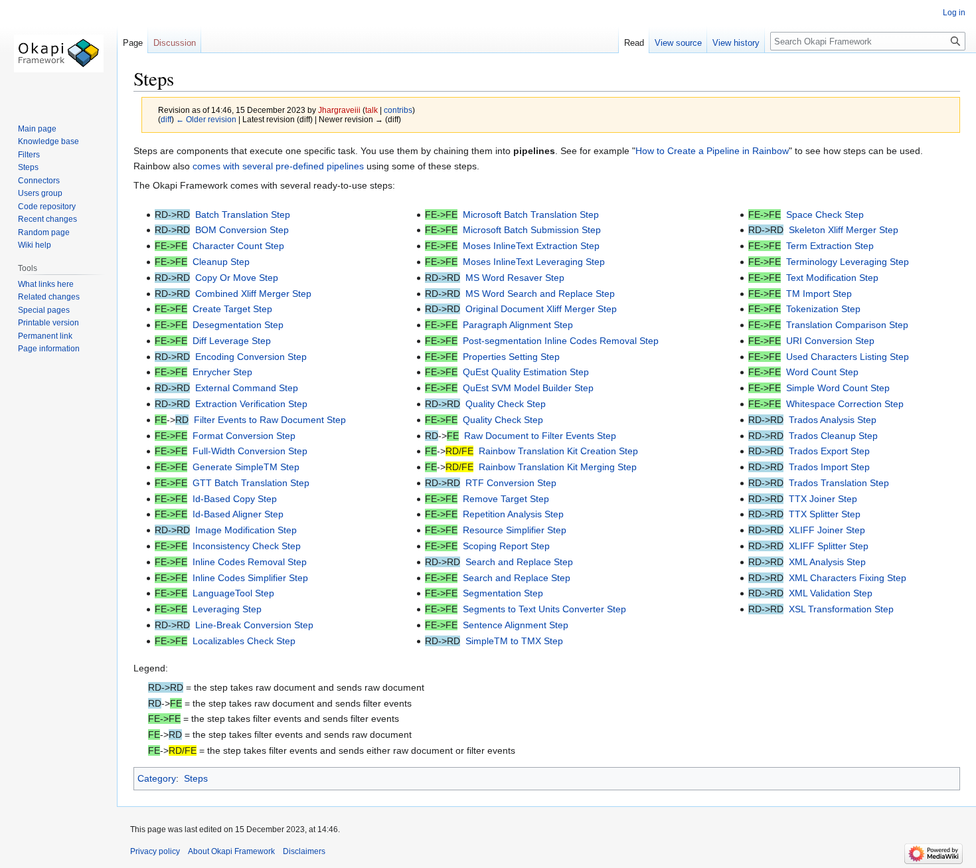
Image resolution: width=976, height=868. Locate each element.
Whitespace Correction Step (845, 403)
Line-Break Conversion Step (254, 625)
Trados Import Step (829, 467)
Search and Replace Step (519, 562)
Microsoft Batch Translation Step (531, 214)
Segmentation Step (503, 593)
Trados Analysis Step (832, 419)
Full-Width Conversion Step (250, 451)
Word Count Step (822, 372)
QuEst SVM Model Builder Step (528, 388)
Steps (196, 778)
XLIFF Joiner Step (827, 530)
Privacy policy (155, 851)
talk (371, 110)
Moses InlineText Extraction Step (531, 245)
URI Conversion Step (830, 340)
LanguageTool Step (233, 593)
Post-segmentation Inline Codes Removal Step (561, 340)
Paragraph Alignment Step (518, 324)
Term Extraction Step (830, 245)
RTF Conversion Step (510, 482)
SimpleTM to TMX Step (514, 641)
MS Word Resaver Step (514, 277)
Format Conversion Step (244, 435)
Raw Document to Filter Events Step (540, 435)
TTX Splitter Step (824, 514)
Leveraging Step (227, 609)
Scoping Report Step (506, 546)
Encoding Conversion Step (251, 356)
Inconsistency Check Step (247, 546)
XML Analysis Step (827, 562)
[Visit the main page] (58, 53)
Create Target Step (232, 309)
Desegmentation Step (238, 324)
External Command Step (246, 388)
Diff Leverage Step (232, 340)
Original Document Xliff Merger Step (541, 309)
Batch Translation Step (242, 214)
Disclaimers (304, 851)
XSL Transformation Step (841, 609)
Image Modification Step (246, 530)
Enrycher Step (222, 372)
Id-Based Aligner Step (238, 514)
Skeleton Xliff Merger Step (843, 229)
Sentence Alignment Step (515, 625)
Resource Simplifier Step (514, 530)
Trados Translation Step (839, 482)
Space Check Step (825, 214)
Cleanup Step (221, 261)
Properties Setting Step (511, 356)
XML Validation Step (830, 593)
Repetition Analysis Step (513, 514)
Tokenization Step (823, 309)
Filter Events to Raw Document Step (270, 419)
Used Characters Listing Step (847, 356)
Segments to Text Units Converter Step (544, 609)
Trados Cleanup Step (833, 435)
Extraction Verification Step (251, 403)
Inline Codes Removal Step (250, 562)
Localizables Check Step (244, 641)
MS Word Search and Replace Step (540, 293)
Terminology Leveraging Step (847, 261)
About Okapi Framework (231, 851)
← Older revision (206, 119)
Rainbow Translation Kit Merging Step (558, 467)
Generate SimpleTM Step (246, 467)
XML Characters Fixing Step (847, 577)
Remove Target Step (506, 498)
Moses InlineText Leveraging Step (534, 261)
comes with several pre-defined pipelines (278, 166)
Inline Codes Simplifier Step (250, 577)
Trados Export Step (829, 451)
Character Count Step (238, 245)
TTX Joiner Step (823, 498)
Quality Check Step (505, 403)
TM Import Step (819, 293)
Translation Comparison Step (847, 324)
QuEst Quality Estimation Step (526, 372)
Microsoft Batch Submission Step (532, 229)
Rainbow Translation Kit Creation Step (558, 451)
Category (156, 778)
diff (166, 119)
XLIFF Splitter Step (828, 546)
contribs (398, 110)
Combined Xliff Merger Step (253, 293)
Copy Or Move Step (236, 277)
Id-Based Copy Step (235, 498)
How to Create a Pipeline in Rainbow (712, 150)
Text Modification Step (832, 277)
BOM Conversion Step (242, 229)
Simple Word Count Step (838, 388)
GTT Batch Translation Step (251, 482)
